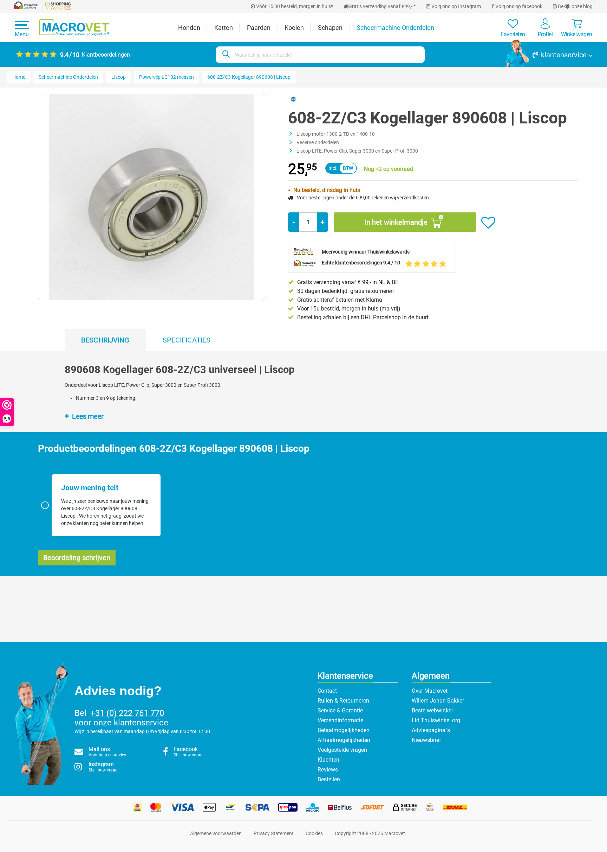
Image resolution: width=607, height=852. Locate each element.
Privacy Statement (274, 833)
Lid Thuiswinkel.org (436, 720)
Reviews (328, 769)
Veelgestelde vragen (342, 750)
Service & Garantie (340, 710)
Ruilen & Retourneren (343, 700)
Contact (327, 690)
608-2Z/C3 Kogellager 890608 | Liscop (249, 77)
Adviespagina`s (431, 730)
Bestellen (329, 779)
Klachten (328, 759)
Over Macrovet (430, 690)
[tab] (105, 340)
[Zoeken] (225, 55)
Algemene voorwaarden (216, 833)
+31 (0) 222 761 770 (127, 713)
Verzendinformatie (340, 720)
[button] (549, 55)
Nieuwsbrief (426, 740)
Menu (22, 34)
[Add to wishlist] (488, 223)
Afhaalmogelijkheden (344, 740)
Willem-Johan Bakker (438, 700)
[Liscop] (293, 99)
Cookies (314, 833)
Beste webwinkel (432, 710)
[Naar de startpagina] (74, 27)
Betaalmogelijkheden (344, 730)
